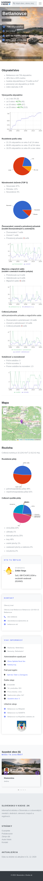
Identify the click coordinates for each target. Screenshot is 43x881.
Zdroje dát (6, 837)
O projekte (6, 831)
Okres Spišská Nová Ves (16, 661)
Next (37, 773)
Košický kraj (11, 665)
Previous (5, 773)
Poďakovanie (7, 834)
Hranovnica (9, 778)
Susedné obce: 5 (13, 699)
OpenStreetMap (29, 439)
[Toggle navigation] (40, 3)
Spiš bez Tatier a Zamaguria (17, 675)
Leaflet (20, 439)
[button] (21, 421)
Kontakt (5, 842)
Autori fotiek (6, 839)
